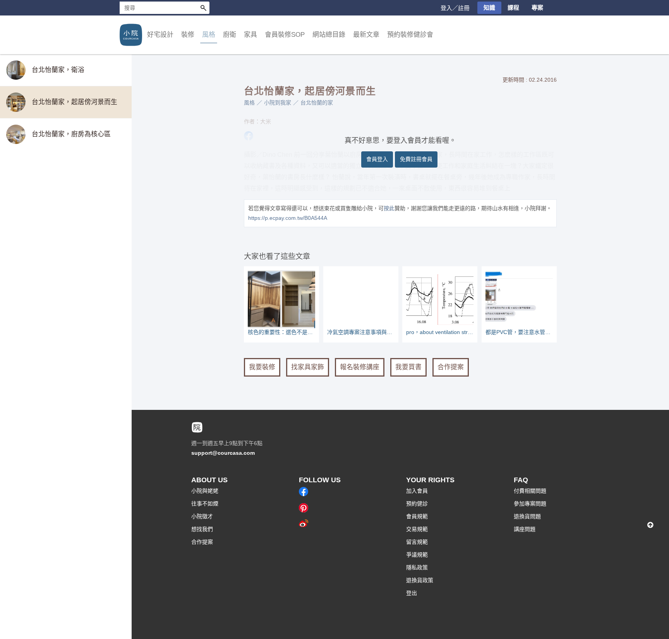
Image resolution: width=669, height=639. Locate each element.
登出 (411, 593)
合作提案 (450, 367)
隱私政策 (417, 567)
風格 (249, 102)
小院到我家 (277, 102)
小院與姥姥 (204, 491)
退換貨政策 (419, 580)
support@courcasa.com (223, 453)
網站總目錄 (328, 34)
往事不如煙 (204, 503)
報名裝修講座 (359, 367)
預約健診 (417, 503)
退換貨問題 (527, 516)
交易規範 (417, 529)
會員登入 (377, 159)
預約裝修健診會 (410, 34)
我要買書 (408, 367)
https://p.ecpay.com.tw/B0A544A (287, 218)
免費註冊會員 (416, 159)
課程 (513, 7)
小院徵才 (202, 516)
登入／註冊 (455, 8)
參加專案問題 (530, 503)
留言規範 (417, 542)
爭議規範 (417, 555)
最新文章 (366, 34)
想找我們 (202, 529)
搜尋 (203, 7)
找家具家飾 (307, 367)
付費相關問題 (530, 491)
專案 (537, 7)
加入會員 (417, 491)
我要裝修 (262, 367)
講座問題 (524, 529)
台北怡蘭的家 (316, 102)
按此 (389, 208)
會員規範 (417, 516)
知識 (489, 7)
